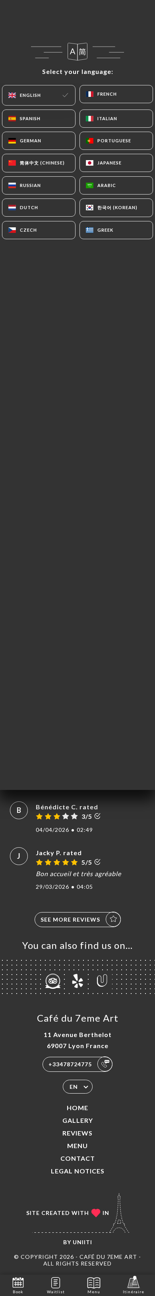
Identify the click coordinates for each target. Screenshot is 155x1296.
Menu (77, 1145)
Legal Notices (78, 1171)
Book (18, 1291)
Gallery (77, 1120)
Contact (77, 1158)
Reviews (77, 1133)
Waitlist (56, 1291)
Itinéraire (133, 1291)
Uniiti (82, 1242)
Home (77, 1107)
